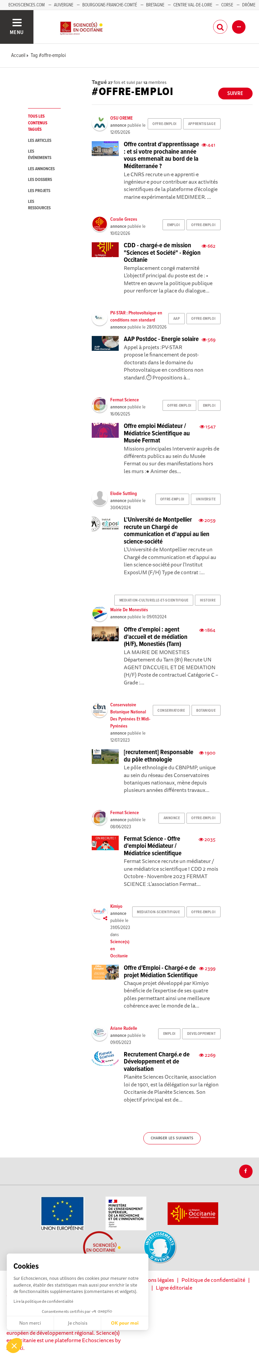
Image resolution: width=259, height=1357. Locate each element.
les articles (39, 141)
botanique (205, 710)
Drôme (248, 5)
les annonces (41, 169)
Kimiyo (116, 906)
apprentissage (201, 124)
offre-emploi (164, 124)
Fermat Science (124, 400)
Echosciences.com (26, 5)
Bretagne (155, 5)
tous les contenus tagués (37, 123)
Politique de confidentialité (213, 1279)
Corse (227, 5)
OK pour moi (125, 1323)
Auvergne (63, 5)
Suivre (235, 93)
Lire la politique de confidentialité (43, 1301)
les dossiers (40, 180)
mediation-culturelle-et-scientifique (154, 600)
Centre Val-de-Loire (192, 5)
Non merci (30, 1323)
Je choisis (77, 1323)
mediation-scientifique (158, 912)
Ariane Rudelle (123, 1028)
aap (176, 318)
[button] (14, 1345)
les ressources (39, 205)
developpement (201, 1033)
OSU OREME (121, 118)
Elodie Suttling (123, 494)
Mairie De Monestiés (129, 610)
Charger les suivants (172, 1138)
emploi (173, 225)
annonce (172, 818)
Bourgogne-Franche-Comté (109, 5)
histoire (207, 600)
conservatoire (171, 710)
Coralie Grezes (123, 219)
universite (206, 499)
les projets (39, 191)
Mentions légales (154, 1279)
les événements (39, 155)
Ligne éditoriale (174, 1287)
